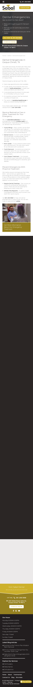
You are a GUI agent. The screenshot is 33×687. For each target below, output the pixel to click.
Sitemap (10, 682)
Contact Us (6, 677)
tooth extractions (15, 88)
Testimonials (18, 674)
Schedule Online (24, 7)
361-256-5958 (16, 107)
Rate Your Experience (16, 542)
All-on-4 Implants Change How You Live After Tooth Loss (16, 650)
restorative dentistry (13, 119)
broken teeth (21, 121)
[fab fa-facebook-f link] (13, 611)
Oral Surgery (8, 664)
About (10, 674)
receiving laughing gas (19, 100)
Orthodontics (8, 669)
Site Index (19, 677)
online (18, 201)
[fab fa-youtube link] (19, 611)
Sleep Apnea (8, 667)
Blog (12, 677)
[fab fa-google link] (16, 611)
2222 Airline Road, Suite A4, (16, 46)
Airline (9, 55)
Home (4, 55)
